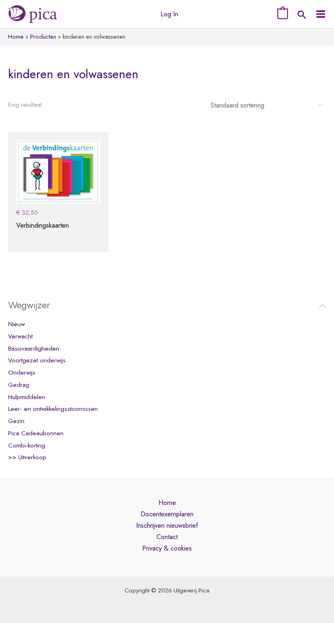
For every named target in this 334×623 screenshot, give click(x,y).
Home (167, 502)
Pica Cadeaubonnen (36, 433)
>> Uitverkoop (27, 457)
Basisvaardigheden (33, 348)
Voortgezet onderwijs (37, 360)
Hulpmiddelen (26, 397)
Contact (167, 537)
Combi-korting (26, 445)
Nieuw (16, 324)
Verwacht (20, 336)
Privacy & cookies (167, 548)
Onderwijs (21, 372)
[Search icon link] (302, 15)
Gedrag (18, 384)
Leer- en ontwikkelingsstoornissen (53, 408)
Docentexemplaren (167, 514)
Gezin (16, 421)
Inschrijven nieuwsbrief (167, 525)
